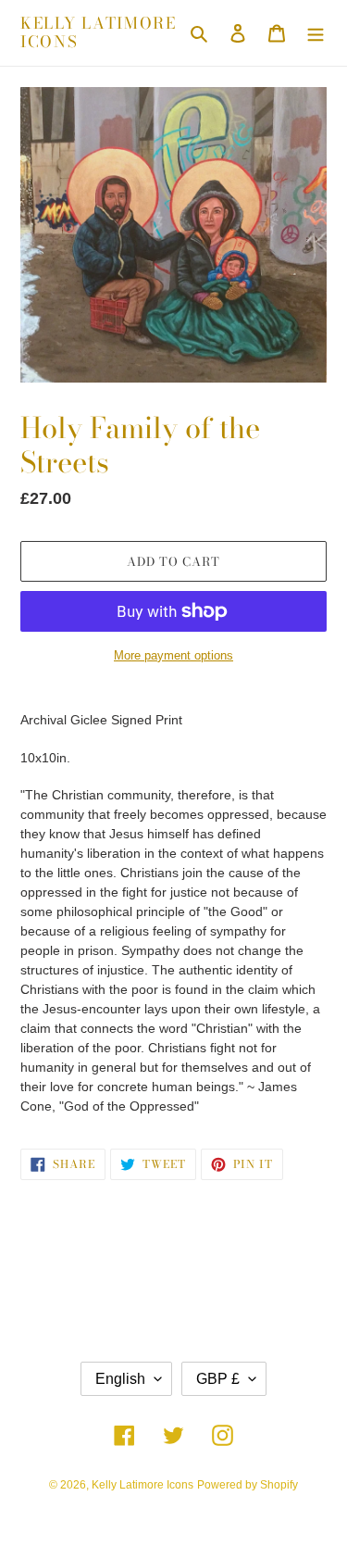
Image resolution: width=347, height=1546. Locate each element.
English (120, 1379)
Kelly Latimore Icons (98, 33)
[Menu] (315, 33)
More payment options (173, 655)
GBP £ (218, 1379)
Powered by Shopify (247, 1484)
